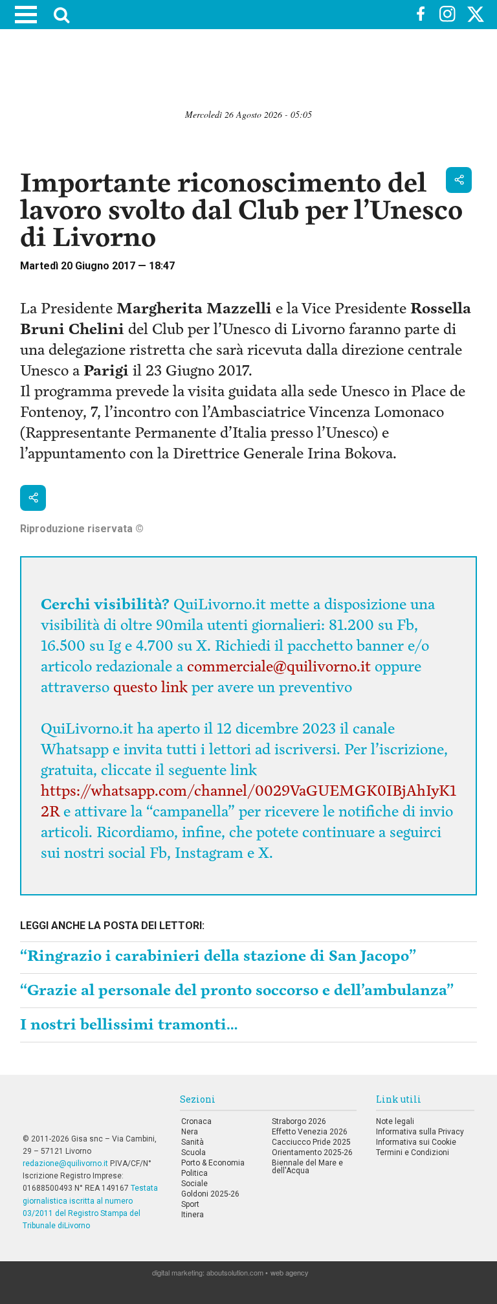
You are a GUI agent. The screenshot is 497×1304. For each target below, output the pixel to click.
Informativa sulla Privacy (420, 1131)
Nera (189, 1131)
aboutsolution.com (234, 1272)
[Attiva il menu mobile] (26, 14)
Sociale (194, 1183)
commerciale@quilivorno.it (279, 667)
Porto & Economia (213, 1162)
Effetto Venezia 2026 (310, 1131)
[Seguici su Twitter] (475, 16)
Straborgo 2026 (299, 1121)
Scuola (193, 1152)
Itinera (192, 1214)
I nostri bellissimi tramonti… (128, 1025)
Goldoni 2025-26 (210, 1193)
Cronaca (196, 1121)
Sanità (192, 1142)
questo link (150, 687)
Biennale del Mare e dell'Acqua (307, 1166)
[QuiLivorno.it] (251, 15)
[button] (459, 180)
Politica (194, 1173)
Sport (190, 1204)
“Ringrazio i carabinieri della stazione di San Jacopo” (218, 956)
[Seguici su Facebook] (421, 15)
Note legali (395, 1121)
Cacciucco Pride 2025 (311, 1142)
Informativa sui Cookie (416, 1142)
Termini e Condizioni (412, 1152)
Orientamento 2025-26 (312, 1152)
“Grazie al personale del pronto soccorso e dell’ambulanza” (237, 990)
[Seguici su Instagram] (447, 15)
